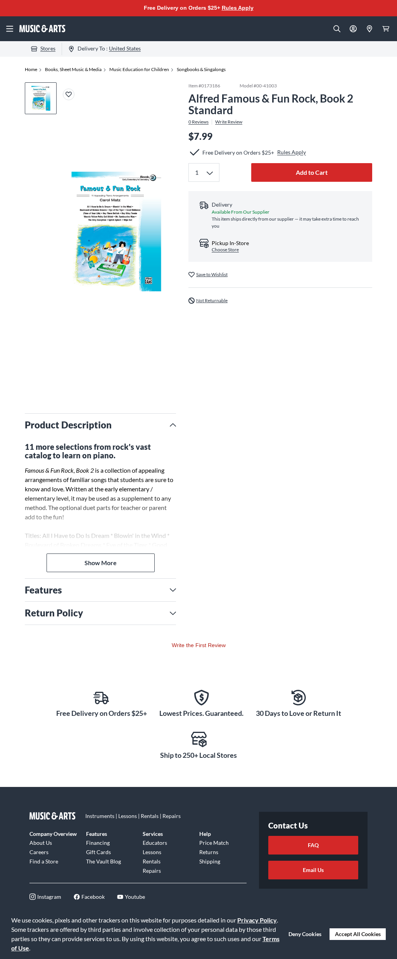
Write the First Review (199, 645)
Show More (101, 562)
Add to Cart (312, 172)
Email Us (313, 870)
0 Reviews (198, 122)
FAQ (313, 845)
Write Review (228, 122)
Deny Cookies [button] (304, 934)
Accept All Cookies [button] (358, 934)
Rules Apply (238, 8)
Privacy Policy (257, 920)
